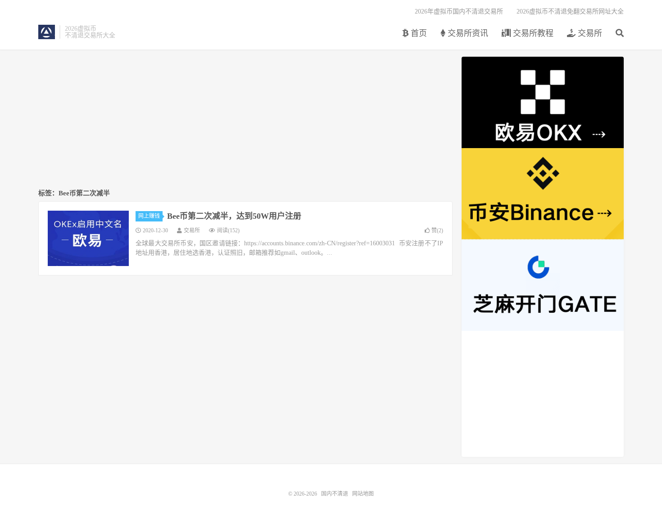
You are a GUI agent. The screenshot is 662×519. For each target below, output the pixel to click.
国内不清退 (46, 32)
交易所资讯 (466, 33)
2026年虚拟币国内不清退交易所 (459, 11)
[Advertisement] (245, 120)
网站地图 (363, 494)
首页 (417, 33)
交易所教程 (532, 33)
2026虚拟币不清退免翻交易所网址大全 (570, 11)
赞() (437, 230)
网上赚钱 (149, 216)
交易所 (589, 33)
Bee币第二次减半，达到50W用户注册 (234, 216)
